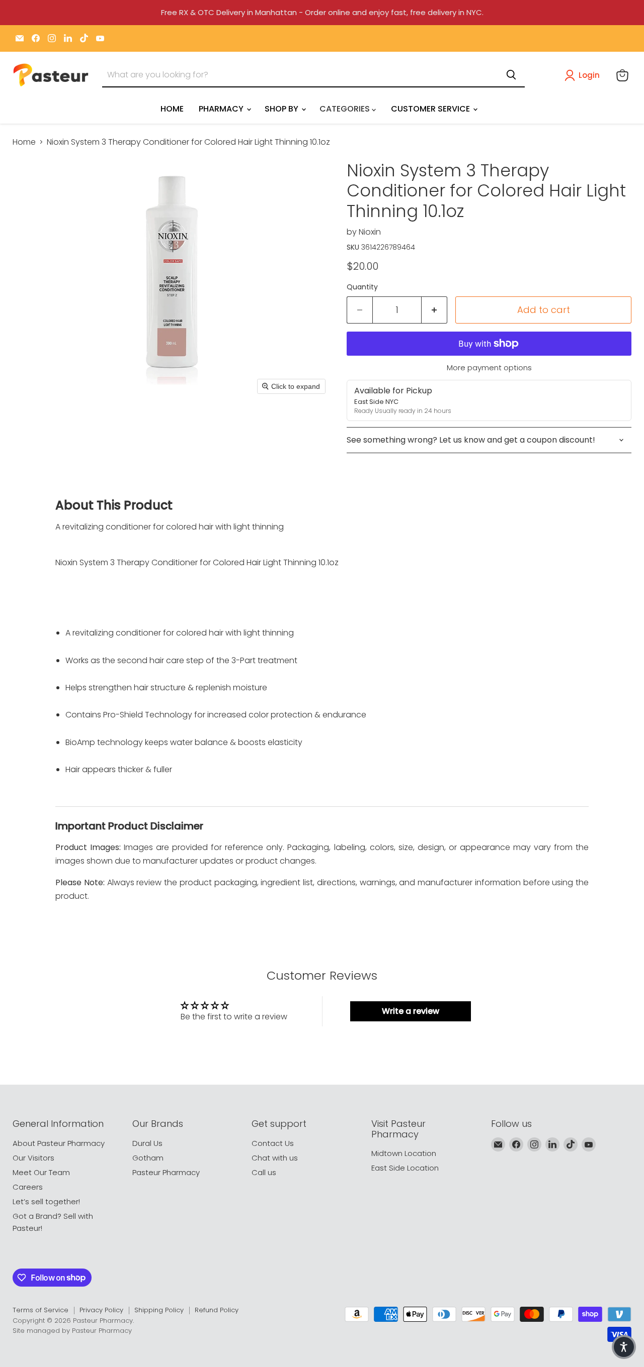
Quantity (362, 287)
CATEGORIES (345, 109)
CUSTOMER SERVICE (431, 109)
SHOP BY (282, 109)
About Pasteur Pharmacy (59, 1143)
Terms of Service (40, 1310)
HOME (172, 109)
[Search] (511, 74)
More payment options (489, 367)
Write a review (410, 1011)
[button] (584, 75)
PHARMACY (222, 109)
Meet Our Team (41, 1172)
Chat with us (275, 1157)
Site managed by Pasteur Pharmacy (72, 1330)
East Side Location (405, 1168)
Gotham (148, 1157)
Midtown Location (403, 1153)
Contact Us (273, 1143)
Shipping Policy (159, 1310)
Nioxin (370, 232)
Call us (264, 1172)
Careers (28, 1187)
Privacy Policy (101, 1310)
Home (24, 142)
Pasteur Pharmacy (166, 1172)
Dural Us (147, 1143)
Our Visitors (33, 1157)
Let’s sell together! (46, 1201)
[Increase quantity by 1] (434, 310)
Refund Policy (216, 1310)
